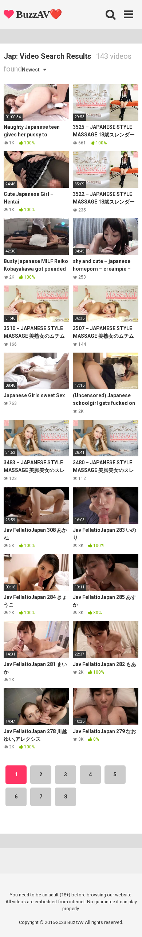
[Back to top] (128, 922)
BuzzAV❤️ (38, 14)
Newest (31, 70)
